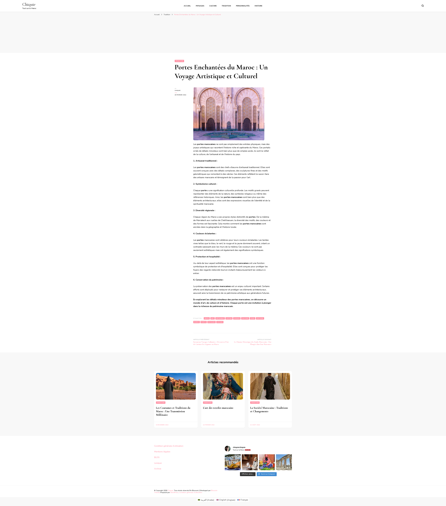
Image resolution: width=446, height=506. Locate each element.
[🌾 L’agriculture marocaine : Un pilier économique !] (267, 462)
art (212, 318)
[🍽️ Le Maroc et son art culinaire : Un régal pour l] (233, 462)
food (252, 318)
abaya (207, 318)
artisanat (220, 318)
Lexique (158, 463)
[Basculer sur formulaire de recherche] (423, 6)
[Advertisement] (223, 34)
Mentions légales (162, 451)
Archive (157, 468)
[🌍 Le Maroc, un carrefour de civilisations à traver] (284, 462)
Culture (213, 6)
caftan (229, 318)
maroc (196, 322)
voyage (220, 322)
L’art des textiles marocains (218, 408)
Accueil (187, 6)
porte (203, 322)
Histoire (258, 6)
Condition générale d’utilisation (168, 446)
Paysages (200, 6)
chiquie (177, 90)
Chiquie (29, 4)
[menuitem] (206, 500)
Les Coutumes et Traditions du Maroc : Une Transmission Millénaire (173, 411)
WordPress (174, 492)
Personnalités (242, 6)
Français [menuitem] (244, 499)
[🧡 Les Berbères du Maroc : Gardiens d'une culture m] (250, 462)
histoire (260, 318)
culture (245, 318)
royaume (211, 322)
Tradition (226, 6)
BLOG (157, 457)
